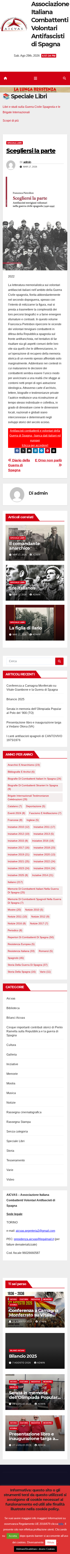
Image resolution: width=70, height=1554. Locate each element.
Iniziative (12, 1064)
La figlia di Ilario (25, 628)
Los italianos (22, 588)
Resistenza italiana (21, 951)
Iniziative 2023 (18, 868)
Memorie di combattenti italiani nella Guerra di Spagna (33, 890)
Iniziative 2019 (18, 854)
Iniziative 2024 (44, 868)
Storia (10, 1150)
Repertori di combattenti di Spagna (31, 937)
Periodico (15, 930)
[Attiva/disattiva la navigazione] (35, 78)
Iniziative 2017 (18, 847)
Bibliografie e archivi (21, 771)
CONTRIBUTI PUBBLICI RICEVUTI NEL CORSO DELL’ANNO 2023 (35, 1515)
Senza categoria (17, 1131)
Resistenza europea (21, 944)
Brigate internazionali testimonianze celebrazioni (28, 797)
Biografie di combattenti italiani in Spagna (34, 778)
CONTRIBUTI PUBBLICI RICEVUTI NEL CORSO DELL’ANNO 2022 (35, 1535)
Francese (15, 820)
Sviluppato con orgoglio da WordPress (24, 1491)
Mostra (10, 1083)
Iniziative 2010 (18, 826)
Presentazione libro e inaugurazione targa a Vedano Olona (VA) (32, 1438)
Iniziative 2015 (18, 840)
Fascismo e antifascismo (45, 813)
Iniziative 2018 (44, 847)
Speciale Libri (14, 143)
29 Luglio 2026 (22, 1404)
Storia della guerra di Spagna (28, 964)
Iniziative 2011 (44, 826)
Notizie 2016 (17, 923)
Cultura (11, 1044)
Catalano (15, 806)
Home (20, 1505)
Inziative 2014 (42, 875)
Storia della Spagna (22, 971)
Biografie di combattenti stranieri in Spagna (33, 787)
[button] (64, 78)
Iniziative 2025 (18, 875)
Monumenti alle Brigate (26, 1525)
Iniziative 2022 (44, 861)
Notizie (11, 1102)
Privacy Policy (48, 1525)
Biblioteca (13, 1008)
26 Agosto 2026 (22, 1321)
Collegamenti (46, 1505)
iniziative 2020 (44, 854)
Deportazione (35, 806)
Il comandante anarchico (24, 546)
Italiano (15, 882)
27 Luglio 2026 (22, 1445)
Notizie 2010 (34, 909)
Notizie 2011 (17, 916)
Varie (9, 1169)
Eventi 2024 (16, 813)
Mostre (14, 909)
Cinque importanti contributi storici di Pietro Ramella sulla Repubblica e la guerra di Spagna (34, 1031)
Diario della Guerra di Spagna (19, 465)
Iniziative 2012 (18, 833)
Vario (45, 971)
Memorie (12, 1073)
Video (10, 1179)
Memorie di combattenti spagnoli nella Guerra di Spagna (34, 901)
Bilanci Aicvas (15, 1017)
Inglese (33, 820)
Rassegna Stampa (18, 1121)
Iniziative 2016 (43, 840)
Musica (11, 1093)
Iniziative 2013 (44, 833)
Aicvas (10, 998)
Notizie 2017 (39, 923)
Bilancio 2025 (15, 699)
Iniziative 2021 (18, 861)
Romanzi (46, 951)
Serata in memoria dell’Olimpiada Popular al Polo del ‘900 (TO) (33, 1397)
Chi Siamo (31, 1505)
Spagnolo (16, 957)
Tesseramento (15, 1160)
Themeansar (34, 1496)
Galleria (11, 1054)
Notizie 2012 (40, 916)
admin (27, 162)
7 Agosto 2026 (22, 1362)
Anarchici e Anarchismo (24, 764)
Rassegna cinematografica (23, 1112)
